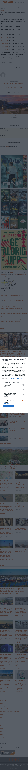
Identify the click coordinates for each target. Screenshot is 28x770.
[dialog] (14, 385)
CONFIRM (8, 406)
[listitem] (14, 382)
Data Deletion (6, 410)
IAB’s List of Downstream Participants (15, 378)
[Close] (25, 359)
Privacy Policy (21, 410)
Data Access (14, 410)
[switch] (23, 385)
